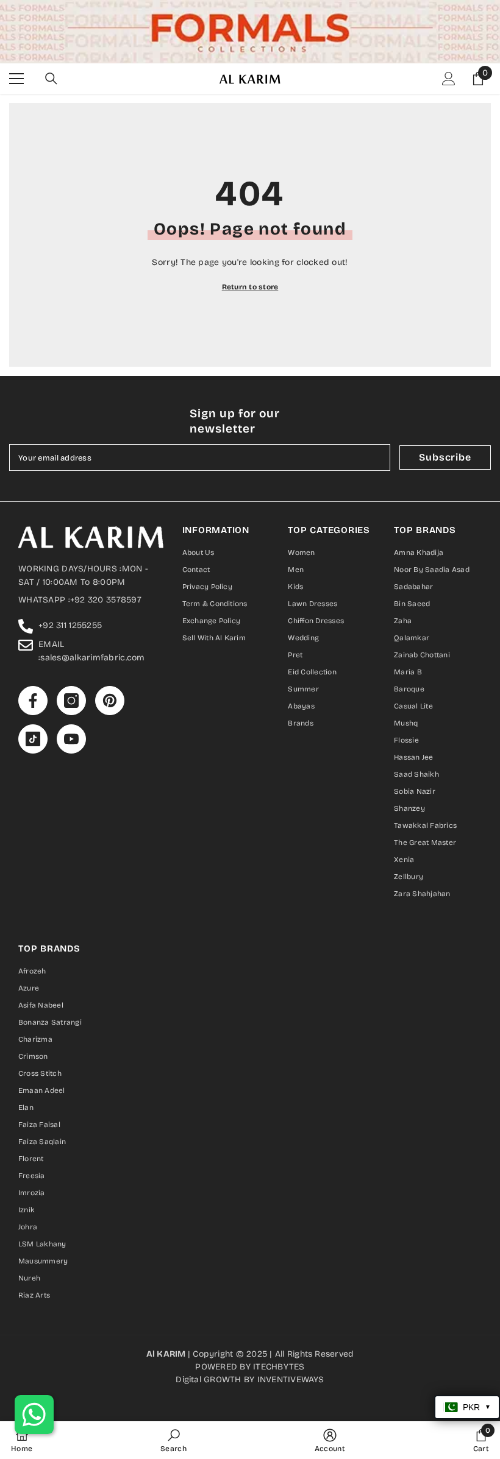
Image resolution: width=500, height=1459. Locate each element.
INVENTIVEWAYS (290, 1379)
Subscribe (445, 457)
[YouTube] (71, 739)
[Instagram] (71, 700)
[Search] (51, 78)
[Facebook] (33, 700)
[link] (173, 1440)
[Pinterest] (109, 700)
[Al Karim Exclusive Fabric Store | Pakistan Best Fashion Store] (250, 31)
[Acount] (448, 78)
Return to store (250, 287)
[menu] (16, 78)
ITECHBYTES (278, 1367)
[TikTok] (33, 739)
